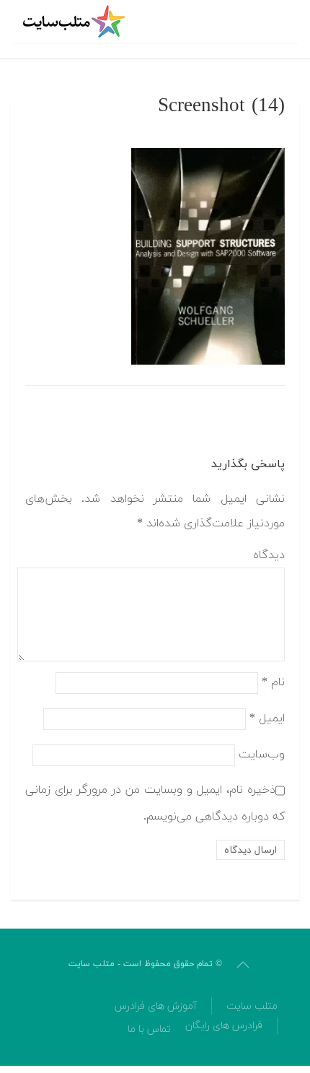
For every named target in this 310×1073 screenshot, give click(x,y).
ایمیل (267, 718)
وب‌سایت (262, 755)
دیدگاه (269, 555)
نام (273, 682)
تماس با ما (149, 1029)
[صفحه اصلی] (76, 21)
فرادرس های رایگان (223, 1026)
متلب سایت (252, 1006)
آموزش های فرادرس (156, 1006)
